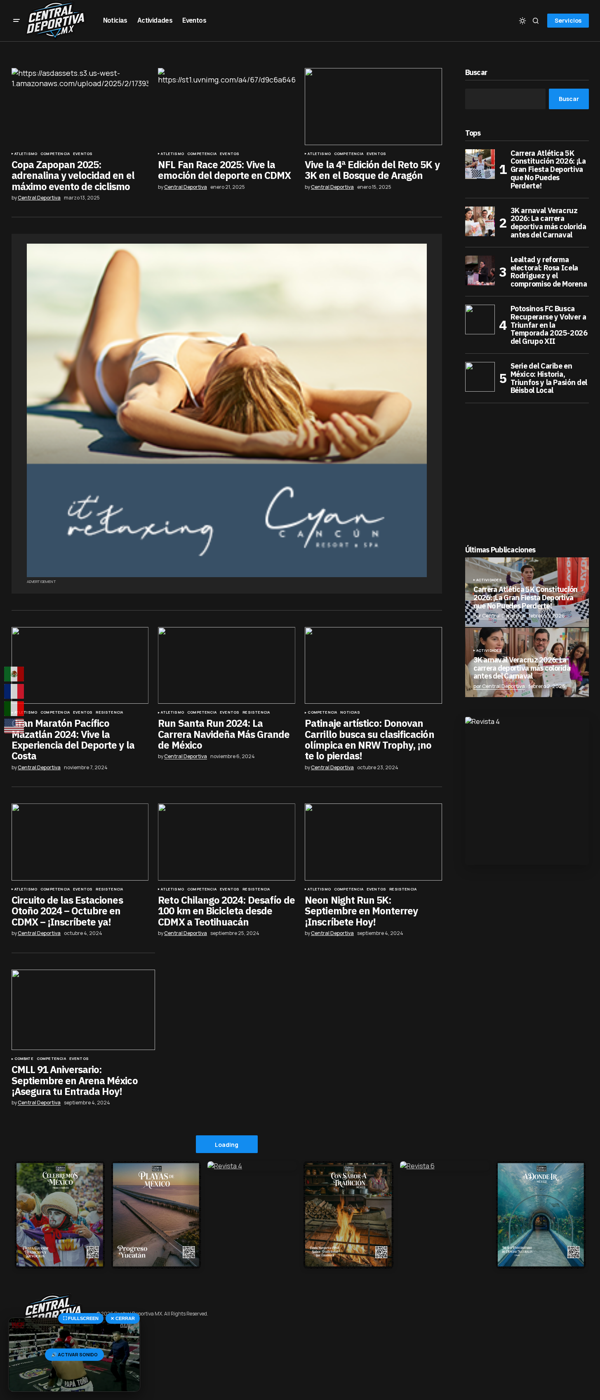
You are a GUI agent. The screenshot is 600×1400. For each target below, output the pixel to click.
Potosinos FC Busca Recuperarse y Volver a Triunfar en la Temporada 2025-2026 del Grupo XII (549, 325)
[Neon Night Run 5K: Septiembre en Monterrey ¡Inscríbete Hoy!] (373, 842)
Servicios (568, 20)
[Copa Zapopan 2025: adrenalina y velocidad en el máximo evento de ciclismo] (80, 106)
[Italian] (14, 708)
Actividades (489, 580)
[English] (14, 726)
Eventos (82, 154)
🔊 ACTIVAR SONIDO (74, 1354)
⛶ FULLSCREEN (81, 1318)
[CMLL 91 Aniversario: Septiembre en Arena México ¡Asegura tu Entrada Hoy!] (83, 1010)
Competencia (55, 154)
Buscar (476, 72)
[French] (14, 691)
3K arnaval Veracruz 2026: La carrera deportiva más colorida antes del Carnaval (548, 223)
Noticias (350, 712)
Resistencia (109, 712)
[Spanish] (14, 674)
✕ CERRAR (123, 1318)
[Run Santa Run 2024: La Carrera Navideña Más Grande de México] (226, 665)
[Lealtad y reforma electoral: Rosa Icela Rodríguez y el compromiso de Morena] (480, 270)
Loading (226, 1145)
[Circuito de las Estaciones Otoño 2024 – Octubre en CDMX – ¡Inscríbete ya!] (80, 842)
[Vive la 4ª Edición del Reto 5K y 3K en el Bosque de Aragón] (373, 106)
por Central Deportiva (499, 615)
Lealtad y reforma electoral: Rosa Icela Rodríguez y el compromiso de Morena (549, 272)
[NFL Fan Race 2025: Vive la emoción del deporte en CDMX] (226, 106)
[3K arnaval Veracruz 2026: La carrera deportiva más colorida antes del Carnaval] (480, 221)
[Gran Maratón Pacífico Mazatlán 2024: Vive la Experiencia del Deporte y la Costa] (80, 665)
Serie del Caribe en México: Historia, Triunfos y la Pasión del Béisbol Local (549, 378)
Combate (23, 1059)
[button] (16, 21)
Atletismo (26, 154)
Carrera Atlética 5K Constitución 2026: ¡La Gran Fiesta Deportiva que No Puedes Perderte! (548, 169)
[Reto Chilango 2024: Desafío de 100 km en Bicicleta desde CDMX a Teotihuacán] (226, 842)
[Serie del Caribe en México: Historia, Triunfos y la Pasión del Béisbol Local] (480, 377)
